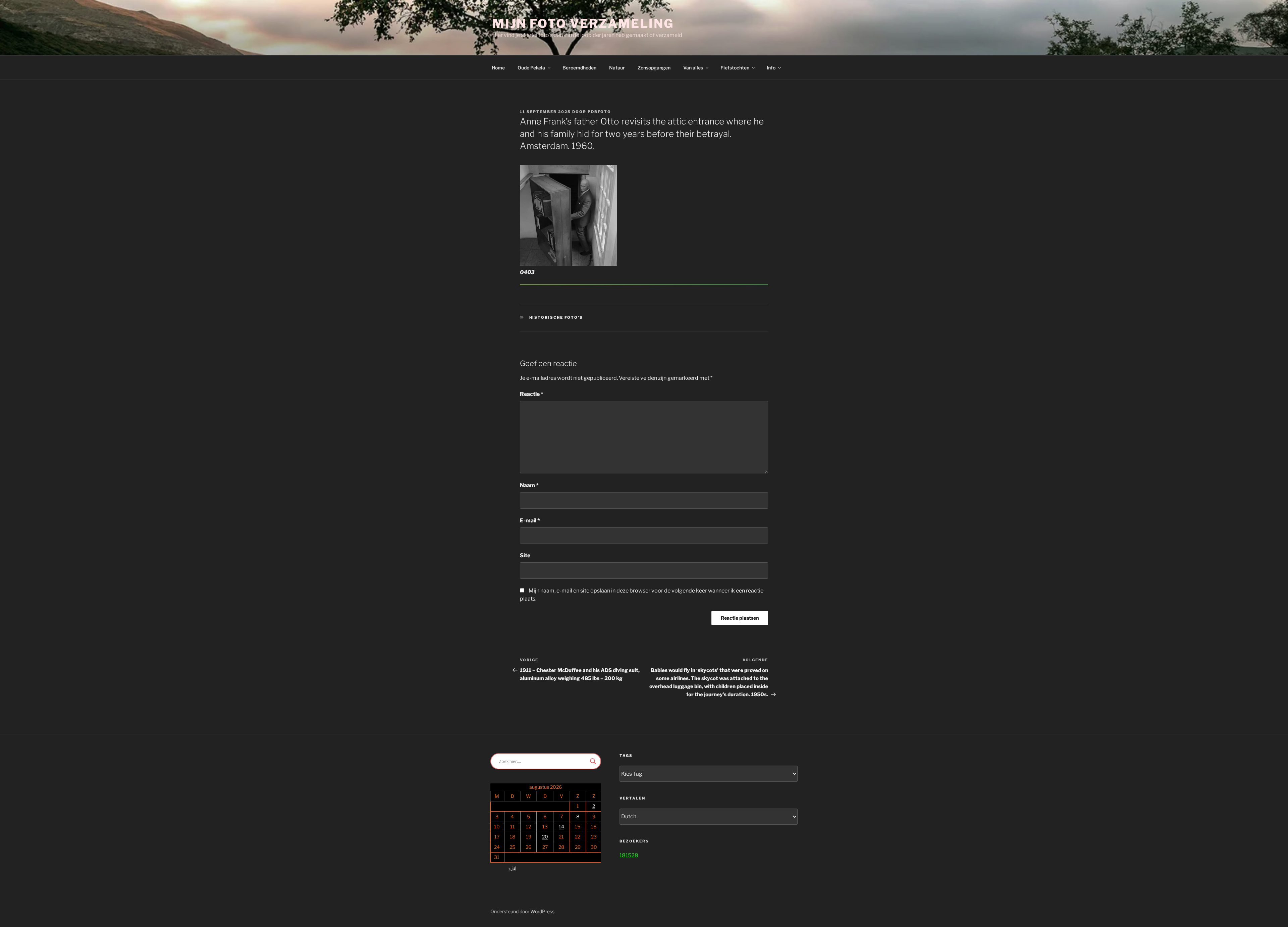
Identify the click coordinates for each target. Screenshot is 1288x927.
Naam (529, 485)
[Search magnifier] (593, 761)
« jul (512, 868)
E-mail (530, 520)
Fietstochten (734, 67)
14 (561, 826)
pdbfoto (599, 111)
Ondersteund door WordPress (522, 911)
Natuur (617, 67)
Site (525, 555)
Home (498, 67)
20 (545, 836)
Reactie (531, 394)
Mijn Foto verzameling (583, 23)
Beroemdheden (579, 67)
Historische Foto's (556, 317)
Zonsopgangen (654, 67)
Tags (626, 755)
